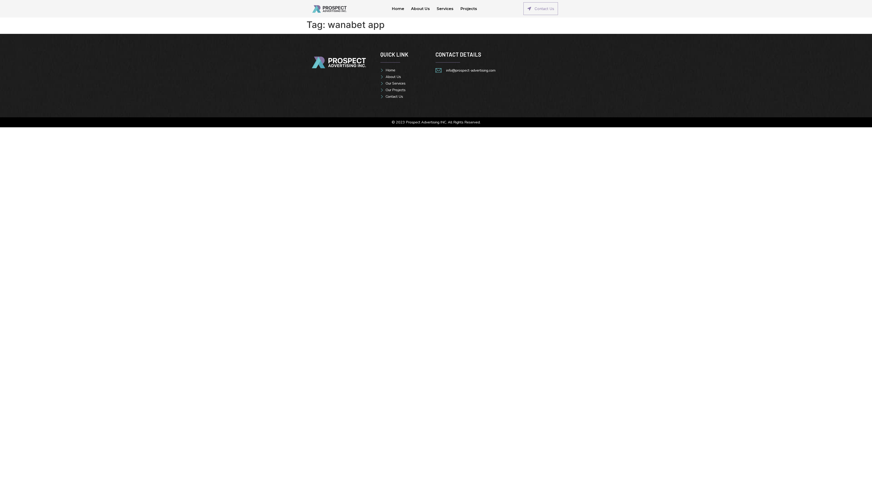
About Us (420, 8)
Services (445, 8)
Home (398, 8)
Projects (468, 8)
